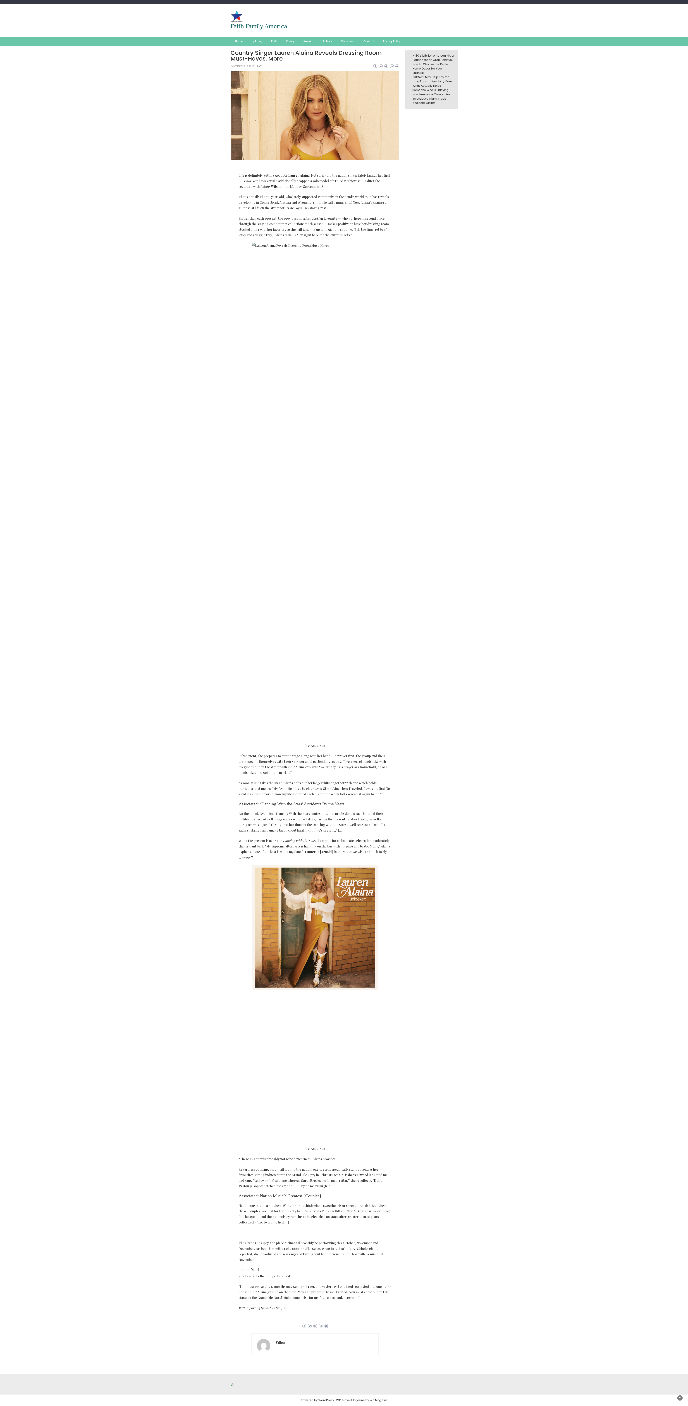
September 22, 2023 (243, 66)
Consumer (348, 41)
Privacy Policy (392, 41)
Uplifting (257, 41)
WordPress (326, 1400)
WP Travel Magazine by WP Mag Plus (361, 1400)
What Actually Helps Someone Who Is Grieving (430, 88)
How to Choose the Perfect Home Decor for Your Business (431, 68)
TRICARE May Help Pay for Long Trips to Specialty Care (432, 79)
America (308, 41)
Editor (280, 1342)
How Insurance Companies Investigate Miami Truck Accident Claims (431, 98)
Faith (274, 41)
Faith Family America (259, 26)
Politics (327, 41)
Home (239, 41)
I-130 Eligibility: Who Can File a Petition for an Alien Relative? (433, 58)
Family (290, 41)
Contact (368, 41)
